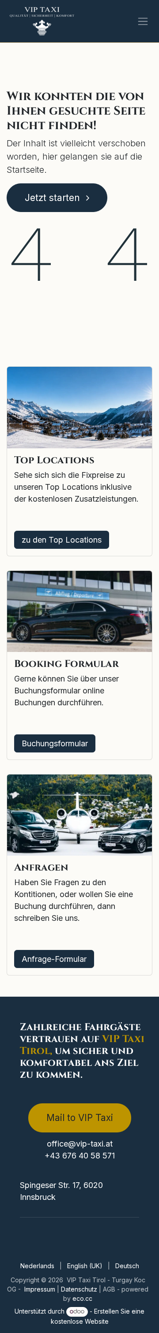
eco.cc (82, 1298)
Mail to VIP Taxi (79, 1117)
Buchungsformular (55, 743)
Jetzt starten (54, 197)
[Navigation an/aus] (142, 21)
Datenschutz (80, 1289)
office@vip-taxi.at (80, 1143)
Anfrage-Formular (54, 959)
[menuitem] (37, 1266)
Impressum (40, 1289)
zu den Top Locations (62, 539)
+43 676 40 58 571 (80, 1155)
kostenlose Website (80, 1321)
